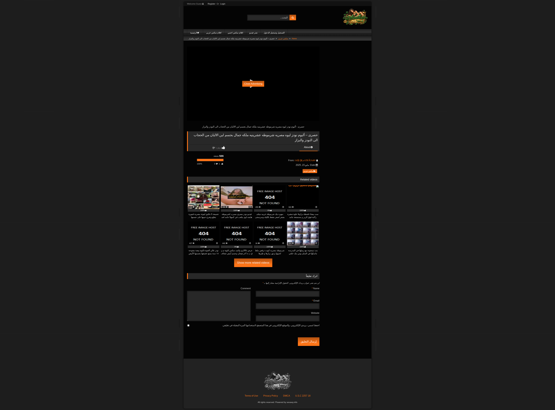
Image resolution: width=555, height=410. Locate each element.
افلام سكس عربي (213, 33)
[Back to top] (546, 401)
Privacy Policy (270, 396)
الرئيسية (193, 33)
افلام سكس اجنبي (235, 33)
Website (315, 313)
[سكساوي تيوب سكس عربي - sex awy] (355, 17)
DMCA (286, 396)
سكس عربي (283, 38)
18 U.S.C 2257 (302, 396)
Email (315, 300)
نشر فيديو (253, 33)
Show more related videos (253, 262)
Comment (246, 288)
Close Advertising (253, 83)
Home (294, 38)
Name (315, 288)
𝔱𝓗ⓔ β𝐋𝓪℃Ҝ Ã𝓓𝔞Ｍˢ (305, 160)
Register (211, 4)
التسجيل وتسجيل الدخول (274, 33)
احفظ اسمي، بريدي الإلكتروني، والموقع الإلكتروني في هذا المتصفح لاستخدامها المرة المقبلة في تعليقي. (270, 325)
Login (222, 4)
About (307, 147)
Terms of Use (251, 396)
